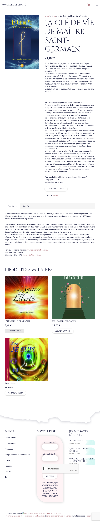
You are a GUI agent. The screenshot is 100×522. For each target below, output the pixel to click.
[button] (35, 18)
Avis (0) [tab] (26, 206)
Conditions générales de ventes (59, 516)
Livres (54, 16)
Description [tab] (12, 206)
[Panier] (88, 5)
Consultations (10, 443)
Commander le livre (56, 189)
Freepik (88, 516)
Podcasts (8, 466)
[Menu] (97, 5)
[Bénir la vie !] (82, 442)
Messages (9, 449)
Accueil (47, 16)
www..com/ (37, 250)
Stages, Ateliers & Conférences (17, 454)
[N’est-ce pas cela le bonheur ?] (82, 451)
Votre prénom (50, 454)
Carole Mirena (10, 437)
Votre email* (50, 442)
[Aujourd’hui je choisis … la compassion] (82, 461)
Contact (8, 471)
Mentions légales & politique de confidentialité (25, 516)
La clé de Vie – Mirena (32, 255)
